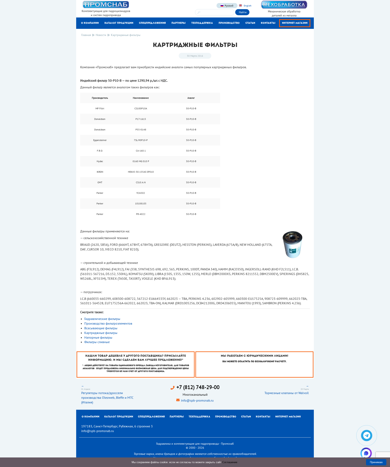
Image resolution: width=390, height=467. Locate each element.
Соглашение (229, 462)
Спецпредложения (152, 23)
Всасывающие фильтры (100, 328)
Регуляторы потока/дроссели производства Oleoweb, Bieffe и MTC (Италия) (107, 397)
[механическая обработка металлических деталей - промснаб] (284, 4)
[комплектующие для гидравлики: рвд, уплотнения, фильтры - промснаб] (105, 4)
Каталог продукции (118, 23)
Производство (229, 23)
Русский (229, 5)
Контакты (268, 23)
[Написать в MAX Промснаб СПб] (366, 453)
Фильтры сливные (97, 342)
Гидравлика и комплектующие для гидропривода (187, 443)
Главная (86, 35)
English (247, 5)
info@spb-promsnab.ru (197, 400)
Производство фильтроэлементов (108, 323)
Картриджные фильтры (100, 333)
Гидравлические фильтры (102, 319)
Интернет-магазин (295, 23)
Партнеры (178, 23)
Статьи (250, 23)
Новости (101, 35)
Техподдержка (202, 23)
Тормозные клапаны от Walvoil (286, 393)
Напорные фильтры (98, 337)
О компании (90, 23)
